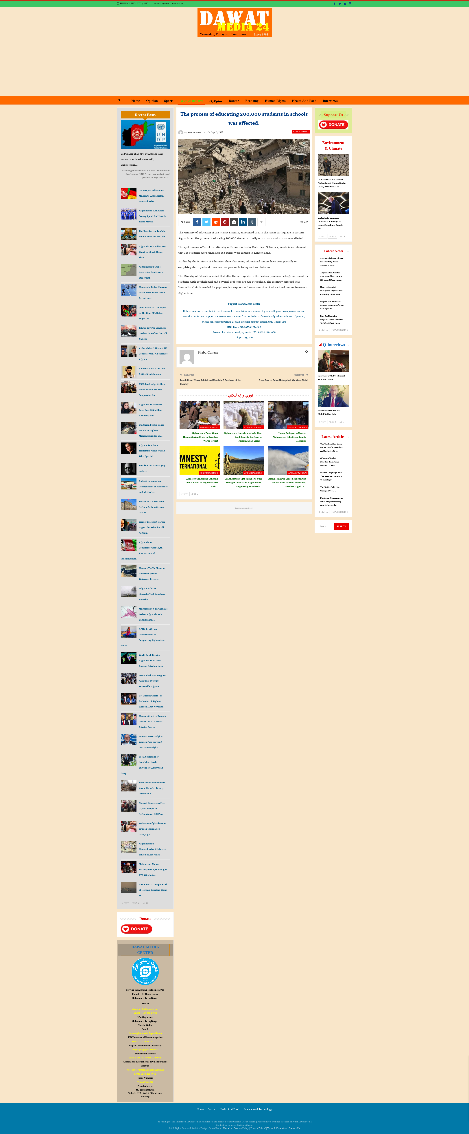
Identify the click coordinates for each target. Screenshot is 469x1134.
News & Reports (191, 101)
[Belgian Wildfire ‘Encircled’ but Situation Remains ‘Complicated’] (128, 591)
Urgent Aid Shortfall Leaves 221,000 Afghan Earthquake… (332, 305)
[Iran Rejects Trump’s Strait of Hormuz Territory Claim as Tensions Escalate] (128, 887)
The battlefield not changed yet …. (330, 489)
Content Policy (241, 1128)
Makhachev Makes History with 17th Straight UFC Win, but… (153, 869)
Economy (251, 101)
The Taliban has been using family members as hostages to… (331, 447)
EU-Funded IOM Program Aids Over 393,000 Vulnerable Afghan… (152, 680)
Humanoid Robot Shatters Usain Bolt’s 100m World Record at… (153, 292)
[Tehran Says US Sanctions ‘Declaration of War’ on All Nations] (128, 331)
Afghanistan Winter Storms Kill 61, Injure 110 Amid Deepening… (331, 276)
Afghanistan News (209, 427)
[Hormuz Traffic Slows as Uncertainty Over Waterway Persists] (128, 571)
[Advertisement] (234, 64)
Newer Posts (340, 330)
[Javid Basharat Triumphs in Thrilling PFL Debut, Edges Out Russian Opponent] (128, 311)
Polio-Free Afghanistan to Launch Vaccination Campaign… (152, 828)
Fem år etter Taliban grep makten (152, 468)
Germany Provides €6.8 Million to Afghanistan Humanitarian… (151, 195)
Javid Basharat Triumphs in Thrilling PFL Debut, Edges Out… (152, 313)
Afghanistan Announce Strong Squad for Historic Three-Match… (152, 216)
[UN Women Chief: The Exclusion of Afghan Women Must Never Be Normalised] (128, 699)
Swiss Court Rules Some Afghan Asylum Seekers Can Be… (151, 507)
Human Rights (275, 101)
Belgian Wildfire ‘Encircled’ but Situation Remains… (152, 593)
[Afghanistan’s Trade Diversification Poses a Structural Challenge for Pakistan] (128, 270)
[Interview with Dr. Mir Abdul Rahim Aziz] (333, 396)
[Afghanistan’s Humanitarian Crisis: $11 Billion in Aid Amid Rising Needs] (128, 847)
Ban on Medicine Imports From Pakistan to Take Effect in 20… (331, 319)
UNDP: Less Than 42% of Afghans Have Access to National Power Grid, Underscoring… (142, 159)
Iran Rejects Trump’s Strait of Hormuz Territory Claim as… (153, 889)
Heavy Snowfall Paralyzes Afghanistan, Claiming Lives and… (331, 290)
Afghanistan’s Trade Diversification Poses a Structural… (151, 272)
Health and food (304, 101)
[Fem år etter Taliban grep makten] (128, 469)
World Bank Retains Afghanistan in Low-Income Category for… (151, 660)
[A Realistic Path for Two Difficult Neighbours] (128, 372)
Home (135, 101)
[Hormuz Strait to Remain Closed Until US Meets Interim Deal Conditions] (128, 719)
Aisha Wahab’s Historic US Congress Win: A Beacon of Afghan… (153, 353)
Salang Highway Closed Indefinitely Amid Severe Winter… (332, 262)
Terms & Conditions (277, 1128)
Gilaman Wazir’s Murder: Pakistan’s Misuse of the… (329, 461)
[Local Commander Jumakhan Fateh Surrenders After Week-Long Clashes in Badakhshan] (128, 760)
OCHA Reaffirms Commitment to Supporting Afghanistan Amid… (143, 637)
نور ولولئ (324, 330)
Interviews (330, 101)
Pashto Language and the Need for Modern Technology (331, 476)
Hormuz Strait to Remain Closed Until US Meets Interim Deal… (152, 721)
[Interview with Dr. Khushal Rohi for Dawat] (333, 361)
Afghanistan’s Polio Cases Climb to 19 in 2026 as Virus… (153, 251)
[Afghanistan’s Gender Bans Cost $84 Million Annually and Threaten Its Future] (128, 408)
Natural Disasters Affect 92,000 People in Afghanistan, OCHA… (152, 808)
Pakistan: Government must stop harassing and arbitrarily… (331, 501)
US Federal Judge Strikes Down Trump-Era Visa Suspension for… (152, 389)
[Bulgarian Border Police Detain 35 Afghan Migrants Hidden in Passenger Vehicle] (128, 428)
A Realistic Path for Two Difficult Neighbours (152, 371)
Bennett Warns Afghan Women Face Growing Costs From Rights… (151, 741)
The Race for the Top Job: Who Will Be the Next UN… (153, 233)
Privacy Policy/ (258, 1128)
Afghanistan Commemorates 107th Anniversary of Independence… (142, 550)
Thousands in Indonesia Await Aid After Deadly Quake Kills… (152, 788)
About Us (227, 1128)
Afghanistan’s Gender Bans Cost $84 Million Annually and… (150, 410)
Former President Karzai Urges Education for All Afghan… (152, 527)
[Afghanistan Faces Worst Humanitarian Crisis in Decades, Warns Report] (200, 415)
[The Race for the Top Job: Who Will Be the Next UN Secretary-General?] (128, 234)
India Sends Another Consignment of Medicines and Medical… (153, 486)
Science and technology (258, 1109)
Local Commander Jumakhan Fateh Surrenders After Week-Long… (142, 765)
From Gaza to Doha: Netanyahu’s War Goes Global (283, 380)
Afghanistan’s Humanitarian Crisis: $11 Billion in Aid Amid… (152, 849)
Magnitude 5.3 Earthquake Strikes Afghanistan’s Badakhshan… (153, 614)
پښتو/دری (215, 101)
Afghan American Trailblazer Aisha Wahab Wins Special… (152, 450)
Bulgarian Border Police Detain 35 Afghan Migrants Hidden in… (151, 430)
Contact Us (294, 1128)
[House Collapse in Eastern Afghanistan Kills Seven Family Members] (288, 415)
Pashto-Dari (178, 3)
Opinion (152, 101)
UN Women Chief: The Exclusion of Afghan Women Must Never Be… (152, 701)
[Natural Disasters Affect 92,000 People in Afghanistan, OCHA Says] (128, 806)
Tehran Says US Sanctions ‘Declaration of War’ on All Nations (153, 333)
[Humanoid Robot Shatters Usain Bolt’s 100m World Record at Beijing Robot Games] (128, 290)
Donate (234, 101)
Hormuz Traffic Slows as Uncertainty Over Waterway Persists (152, 573)
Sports (168, 101)
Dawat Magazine (161, 3)
